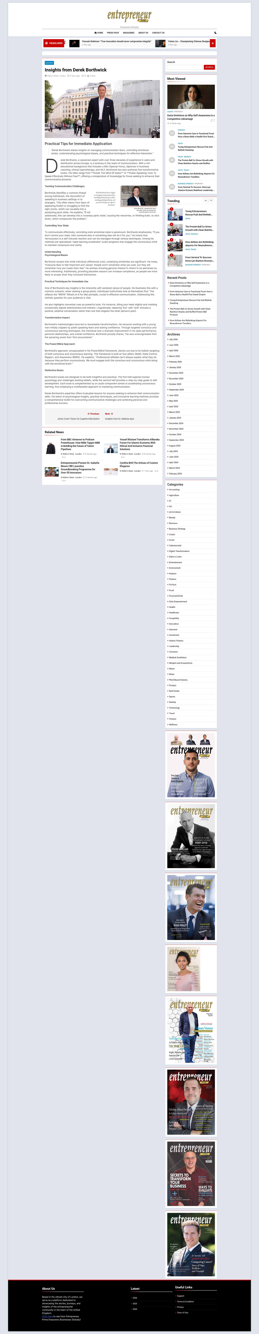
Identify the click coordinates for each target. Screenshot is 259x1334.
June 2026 (173, 345)
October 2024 (175, 434)
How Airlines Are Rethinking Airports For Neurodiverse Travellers (199, 214)
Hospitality (174, 618)
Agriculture (174, 495)
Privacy (180, 1307)
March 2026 (174, 356)
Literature (173, 652)
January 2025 (175, 418)
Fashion (181, 130)
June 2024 (173, 457)
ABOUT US (143, 33)
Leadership (174, 646)
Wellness (173, 724)
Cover (171, 540)
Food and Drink (176, 596)
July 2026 (173, 339)
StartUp (172, 702)
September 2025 (176, 389)
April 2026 (173, 350)
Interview (178, 111)
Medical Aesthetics (178, 657)
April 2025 (173, 406)
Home (100, 33)
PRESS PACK (113, 33)
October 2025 (175, 384)
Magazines (128, 33)
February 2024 (175, 473)
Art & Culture (175, 512)
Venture (172, 719)
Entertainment (175, 562)
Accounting (174, 489)
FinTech (188, 265)
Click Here (47, 1316)
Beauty (172, 517)
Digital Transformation (179, 551)
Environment (174, 568)
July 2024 (173, 451)
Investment (174, 635)
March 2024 (174, 468)
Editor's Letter (175, 557)
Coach (170, 111)
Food (171, 590)
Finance (172, 579)
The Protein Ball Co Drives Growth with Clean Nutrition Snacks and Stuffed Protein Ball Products (195, 163)
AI (170, 501)
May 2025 (173, 401)
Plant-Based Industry (178, 680)
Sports (172, 696)
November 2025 (176, 378)
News (180, 143)
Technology (174, 708)
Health (172, 607)
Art (170, 506)
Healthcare (174, 612)
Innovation (197, 265)
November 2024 (176, 429)
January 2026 (175, 367)
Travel (186, 170)
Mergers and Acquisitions (180, 663)
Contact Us (158, 33)
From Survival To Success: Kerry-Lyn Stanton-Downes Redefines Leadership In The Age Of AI (196, 190)
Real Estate (174, 691)
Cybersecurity (175, 545)
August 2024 (174, 446)
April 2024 (173, 462)
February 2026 (175, 362)
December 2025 (176, 373)
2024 (135, 1309)
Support (180, 1296)
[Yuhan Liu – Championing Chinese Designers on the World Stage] (81, 45)
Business (49, 63)
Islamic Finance (176, 641)
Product (187, 157)
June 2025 (173, 395)
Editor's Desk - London (57, 75)
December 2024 (176, 423)
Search (171, 62)
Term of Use (182, 1312)
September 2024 (176, 440)
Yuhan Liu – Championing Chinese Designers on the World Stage (120, 41)
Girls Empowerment (178, 601)
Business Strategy (186, 183)
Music (172, 668)
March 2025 (174, 412)
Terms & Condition (185, 1301)
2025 (135, 1303)
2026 (135, 1298)
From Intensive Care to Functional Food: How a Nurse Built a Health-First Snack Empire (196, 136)
